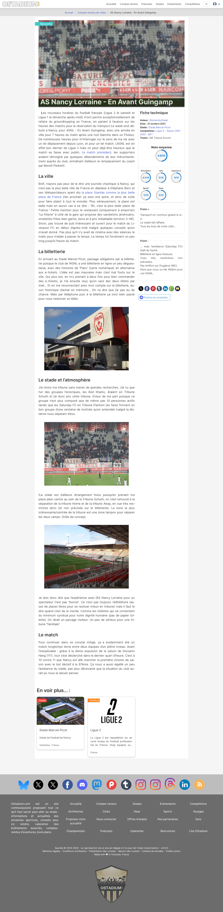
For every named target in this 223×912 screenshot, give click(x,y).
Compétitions (192, 3)
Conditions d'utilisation (75, 851)
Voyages (198, 811)
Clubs (106, 811)
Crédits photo (173, 851)
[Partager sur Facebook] (147, 290)
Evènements (174, 3)
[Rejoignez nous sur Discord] (82, 789)
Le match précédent (96, 152)
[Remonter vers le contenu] (111, 902)
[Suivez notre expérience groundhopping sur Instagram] (141, 789)
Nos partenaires (167, 819)
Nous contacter (106, 819)
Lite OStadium (198, 831)
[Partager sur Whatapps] (172, 290)
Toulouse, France (120, 854)
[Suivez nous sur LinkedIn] (185, 789)
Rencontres (167, 831)
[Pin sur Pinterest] (154, 290)
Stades (160, 3)
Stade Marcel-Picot (159, 127)
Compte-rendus (129, 3)
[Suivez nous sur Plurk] (111, 789)
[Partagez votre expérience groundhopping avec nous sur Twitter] (38, 789)
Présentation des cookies (102, 851)
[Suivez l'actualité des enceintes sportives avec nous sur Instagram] (155, 789)
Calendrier (137, 831)
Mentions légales (51, 851)
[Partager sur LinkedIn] (166, 290)
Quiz (198, 819)
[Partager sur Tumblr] (160, 290)
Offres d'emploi (137, 819)
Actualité (111, 3)
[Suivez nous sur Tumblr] (126, 789)
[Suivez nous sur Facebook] (68, 789)
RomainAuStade (159, 120)
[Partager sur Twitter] (141, 290)
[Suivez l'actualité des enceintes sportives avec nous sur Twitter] (53, 789)
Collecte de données (152, 851)
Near (137, 811)
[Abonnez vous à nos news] (199, 789)
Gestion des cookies (129, 851)
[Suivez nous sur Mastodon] (97, 789)
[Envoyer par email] (177, 290)
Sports (167, 811)
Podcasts (146, 3)
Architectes (75, 811)
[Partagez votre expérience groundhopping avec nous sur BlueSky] (24, 789)
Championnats (76, 831)
